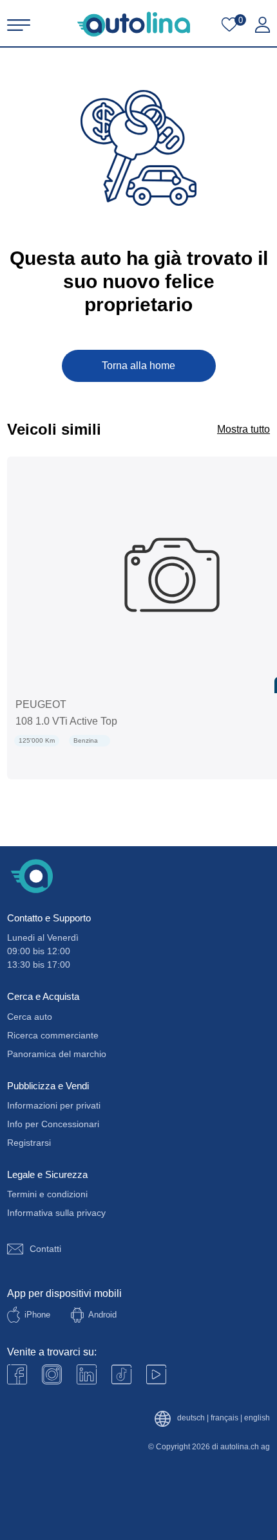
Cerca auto (29, 1016)
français (224, 1418)
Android (102, 1314)
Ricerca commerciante (53, 1035)
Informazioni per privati (53, 1105)
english (257, 1418)
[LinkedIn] (87, 1374)
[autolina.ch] (133, 24)
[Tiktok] (121, 1374)
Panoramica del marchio (56, 1054)
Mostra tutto (243, 429)
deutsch (191, 1418)
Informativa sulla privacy (56, 1213)
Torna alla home (138, 365)
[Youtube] (52, 1374)
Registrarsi (29, 1142)
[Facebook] (17, 1374)
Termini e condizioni (47, 1194)
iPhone (37, 1314)
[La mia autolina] (262, 25)
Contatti (45, 1249)
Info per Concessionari (53, 1124)
